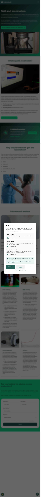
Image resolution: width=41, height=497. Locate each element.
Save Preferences (20, 267)
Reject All (30, 266)
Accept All (10, 266)
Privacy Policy (17, 270)
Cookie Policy (23, 270)
